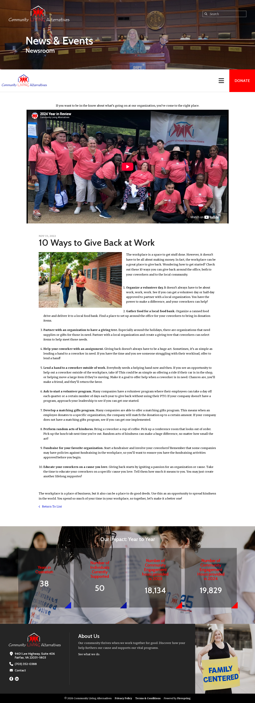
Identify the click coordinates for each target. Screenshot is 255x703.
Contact (20, 670)
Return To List (51, 506)
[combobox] (224, 14)
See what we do (88, 654)
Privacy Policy (123, 698)
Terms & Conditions (148, 698)
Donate (242, 80)
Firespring (184, 698)
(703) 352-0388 (26, 664)
